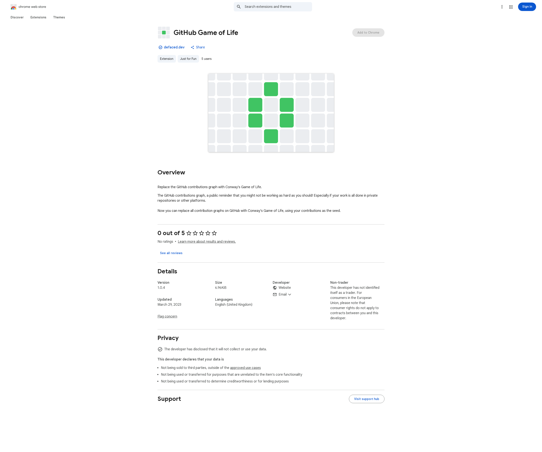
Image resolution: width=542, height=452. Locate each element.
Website (285, 288)
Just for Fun (188, 59)
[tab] (17, 17)
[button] (511, 7)
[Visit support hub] (366, 399)
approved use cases (245, 368)
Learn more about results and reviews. (207, 242)
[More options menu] (502, 7)
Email (283, 294)
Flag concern (167, 316)
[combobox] (278, 6)
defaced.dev (174, 47)
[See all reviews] (171, 253)
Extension (166, 59)
